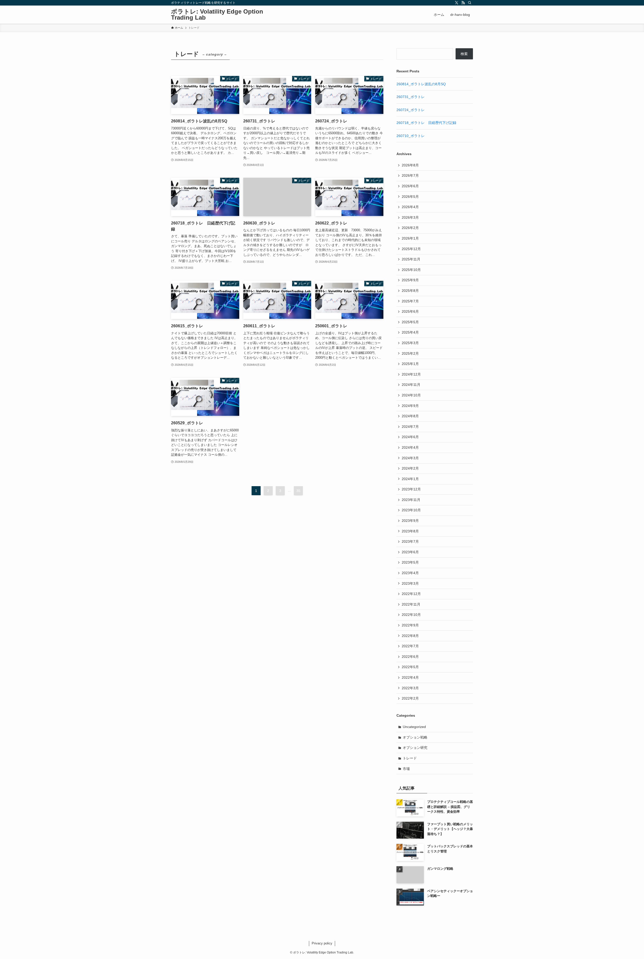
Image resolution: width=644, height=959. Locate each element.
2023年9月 (410, 521)
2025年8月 (410, 291)
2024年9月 (410, 406)
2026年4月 (410, 207)
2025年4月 (410, 332)
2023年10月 (411, 510)
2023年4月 (410, 573)
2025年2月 (410, 353)
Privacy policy (322, 943)
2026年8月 (410, 165)
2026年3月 (410, 217)
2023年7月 (410, 541)
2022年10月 (411, 615)
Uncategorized (414, 727)
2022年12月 (411, 594)
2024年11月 (411, 385)
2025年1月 (410, 364)
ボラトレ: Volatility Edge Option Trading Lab (217, 15)
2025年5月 (410, 322)
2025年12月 (411, 249)
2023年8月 (410, 531)
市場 (406, 769)
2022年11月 (411, 604)
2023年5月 (410, 562)
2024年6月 (410, 437)
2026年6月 (410, 186)
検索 (464, 54)
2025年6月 (410, 311)
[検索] (469, 3)
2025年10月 (411, 270)
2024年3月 (410, 458)
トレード (410, 758)
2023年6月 (410, 552)
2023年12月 (411, 489)
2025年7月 (410, 301)
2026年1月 (410, 238)
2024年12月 (411, 374)
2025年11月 (411, 259)
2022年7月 (410, 646)
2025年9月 (410, 280)
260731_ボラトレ (410, 97)
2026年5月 (410, 197)
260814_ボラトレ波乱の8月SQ (421, 84)
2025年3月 (410, 343)
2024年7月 (410, 427)
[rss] (463, 3)
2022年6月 (410, 657)
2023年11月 (411, 500)
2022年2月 (410, 698)
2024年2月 (410, 468)
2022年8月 (410, 636)
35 (298, 491)
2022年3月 (410, 688)
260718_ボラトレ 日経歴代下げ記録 (426, 123)
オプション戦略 (415, 737)
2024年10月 (411, 395)
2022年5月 (410, 667)
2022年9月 (410, 625)
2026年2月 (410, 228)
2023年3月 (410, 583)
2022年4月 (410, 677)
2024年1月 (410, 479)
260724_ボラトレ (410, 110)
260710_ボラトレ (410, 136)
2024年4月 (410, 447)
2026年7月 (410, 175)
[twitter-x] (456, 3)
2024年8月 (410, 416)
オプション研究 (415, 748)
